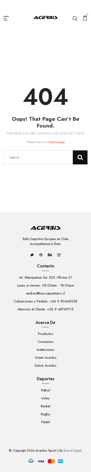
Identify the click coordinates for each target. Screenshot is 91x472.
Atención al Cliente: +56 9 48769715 (46, 309)
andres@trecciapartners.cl (45, 293)
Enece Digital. (73, 450)
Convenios (45, 341)
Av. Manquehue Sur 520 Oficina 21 (45, 277)
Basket (45, 406)
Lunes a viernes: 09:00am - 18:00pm (45, 285)
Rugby (45, 414)
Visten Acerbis (45, 357)
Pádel (45, 422)
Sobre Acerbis (45, 365)
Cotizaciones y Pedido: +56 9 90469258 (45, 301)
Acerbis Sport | (47, 450)
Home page (57, 142)
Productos (45, 333)
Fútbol (45, 390)
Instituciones (45, 349)
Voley (45, 398)
